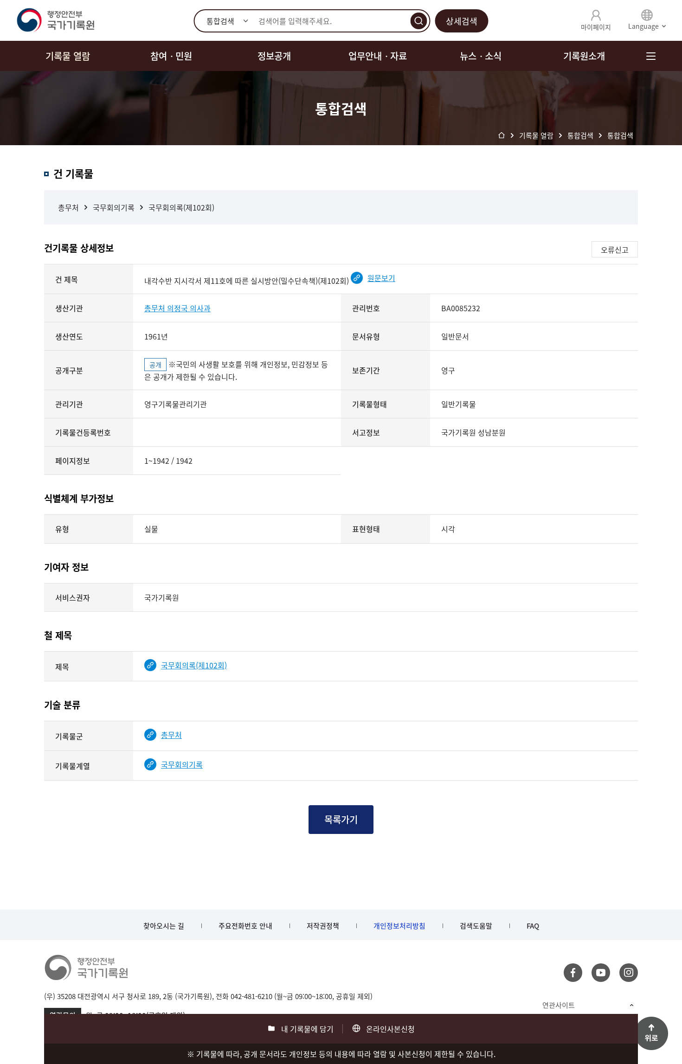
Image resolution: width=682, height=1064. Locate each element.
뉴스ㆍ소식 (481, 56)
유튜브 (601, 972)
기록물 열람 (67, 56)
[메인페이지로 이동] (55, 20)
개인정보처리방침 (399, 926)
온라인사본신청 (390, 1028)
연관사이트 (558, 1005)
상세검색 (461, 21)
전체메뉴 (651, 56)
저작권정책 (323, 926)
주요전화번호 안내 (245, 926)
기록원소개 (584, 56)
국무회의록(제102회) (181, 207)
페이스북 (573, 972)
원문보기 (381, 277)
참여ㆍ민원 (171, 56)
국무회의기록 (114, 207)
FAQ (533, 926)
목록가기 (341, 819)
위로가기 (651, 1033)
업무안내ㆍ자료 (377, 56)
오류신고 (615, 249)
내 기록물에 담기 (307, 1028)
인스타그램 (628, 972)
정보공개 (274, 56)
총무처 (68, 207)
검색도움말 (476, 926)
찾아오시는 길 (163, 926)
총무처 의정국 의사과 (177, 308)
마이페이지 (596, 27)
